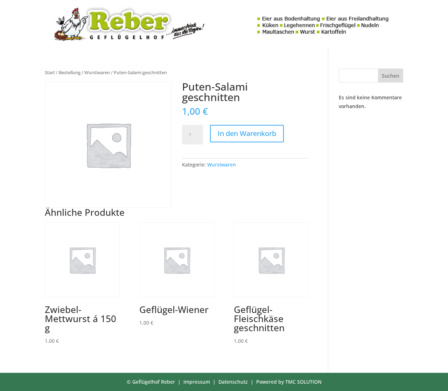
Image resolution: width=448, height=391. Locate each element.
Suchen (390, 75)
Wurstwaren (97, 72)
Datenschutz (233, 381)
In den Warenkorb (247, 133)
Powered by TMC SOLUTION (289, 381)
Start (50, 72)
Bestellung (69, 72)
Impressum (196, 381)
